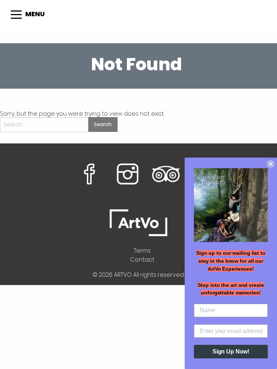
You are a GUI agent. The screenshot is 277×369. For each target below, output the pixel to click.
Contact (142, 259)
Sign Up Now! (230, 351)
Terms (142, 250)
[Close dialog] (270, 164)
